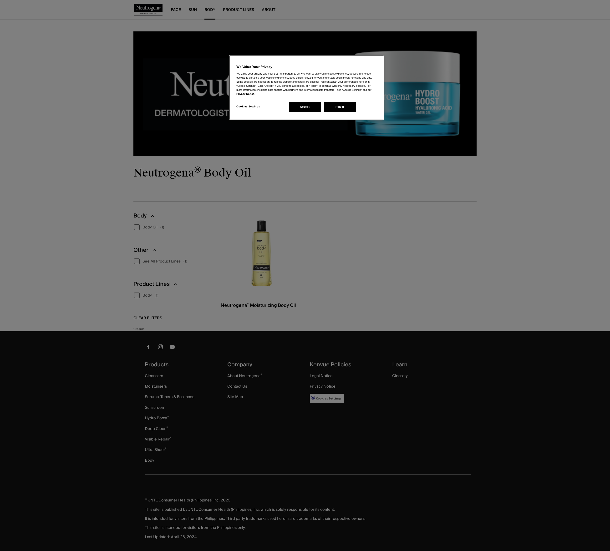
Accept (305, 106)
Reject (340, 106)
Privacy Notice (245, 93)
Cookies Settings (248, 106)
